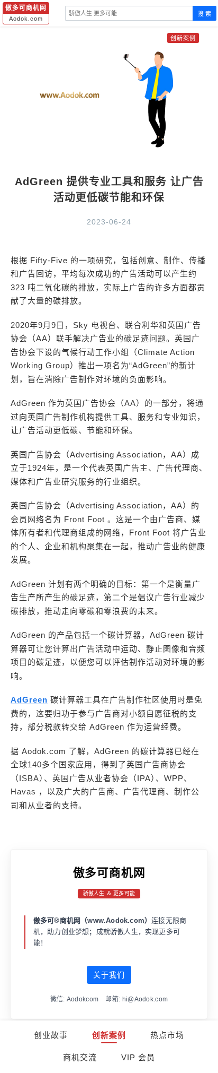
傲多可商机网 (109, 872)
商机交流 (80, 1057)
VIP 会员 (138, 1057)
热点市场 (167, 1035)
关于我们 (109, 975)
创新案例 (109, 1035)
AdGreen (29, 699)
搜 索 (204, 14)
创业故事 (51, 1035)
